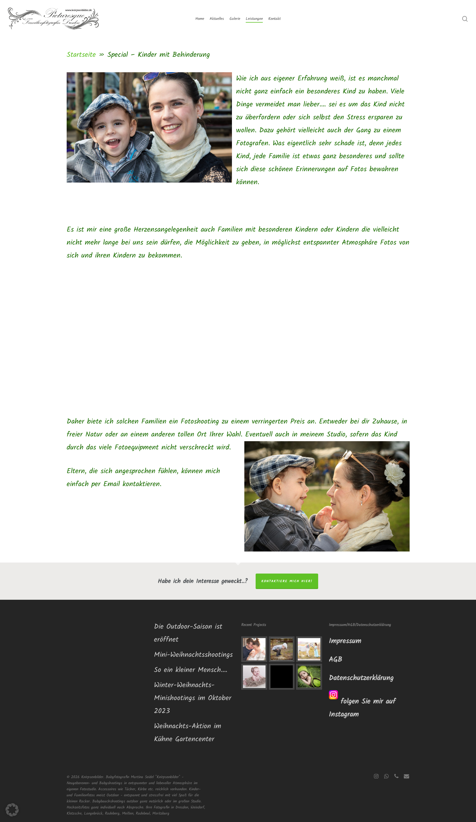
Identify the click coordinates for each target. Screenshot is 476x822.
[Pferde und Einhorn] (309, 649)
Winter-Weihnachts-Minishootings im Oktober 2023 (192, 698)
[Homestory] (254, 649)
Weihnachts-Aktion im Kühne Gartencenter (187, 733)
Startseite (81, 55)
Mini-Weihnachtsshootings (193, 655)
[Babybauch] (282, 677)
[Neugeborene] (309, 677)
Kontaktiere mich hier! (286, 581)
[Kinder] (282, 649)
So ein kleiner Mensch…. (190, 670)
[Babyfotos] (254, 677)
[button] (12, 810)
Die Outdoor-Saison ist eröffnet (188, 633)
